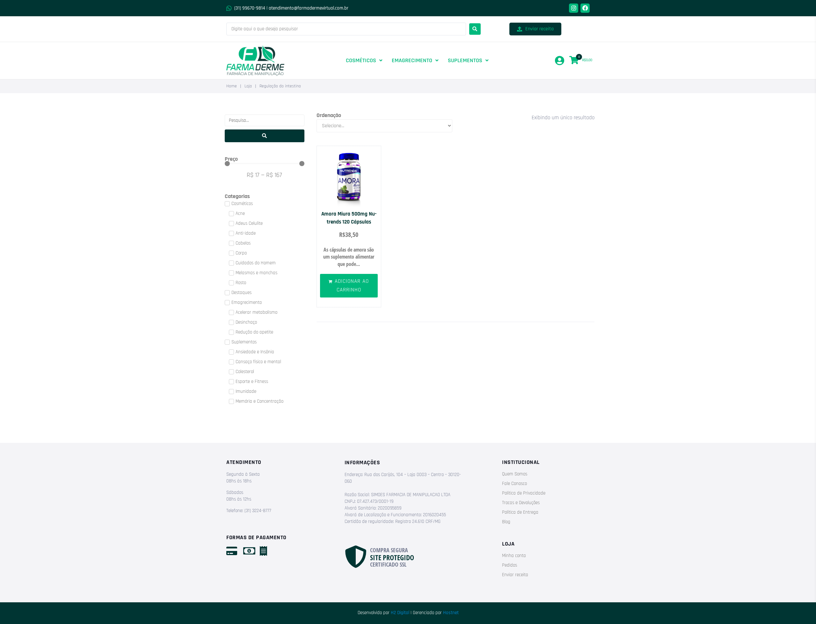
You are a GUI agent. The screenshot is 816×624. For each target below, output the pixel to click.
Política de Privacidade (523, 493)
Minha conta (514, 556)
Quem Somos (514, 474)
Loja (248, 86)
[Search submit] (475, 29)
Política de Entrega (520, 512)
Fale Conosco (514, 484)
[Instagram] (573, 8)
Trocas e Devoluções (521, 503)
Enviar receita (515, 575)
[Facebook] (585, 8)
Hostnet (451, 613)
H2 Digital (400, 613)
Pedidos (509, 565)
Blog (506, 522)
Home (231, 86)
